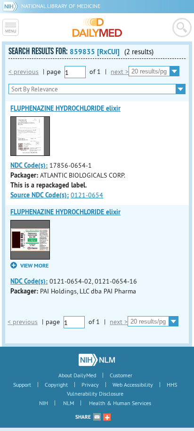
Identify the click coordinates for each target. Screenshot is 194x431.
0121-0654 (87, 195)
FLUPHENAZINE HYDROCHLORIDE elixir (65, 108)
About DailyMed (77, 375)
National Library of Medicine (60, 5)
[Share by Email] (97, 417)
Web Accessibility (133, 384)
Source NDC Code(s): (39, 195)
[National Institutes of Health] (12, 5)
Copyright (56, 384)
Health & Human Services (120, 403)
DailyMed (97, 27)
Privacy (90, 384)
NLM (68, 403)
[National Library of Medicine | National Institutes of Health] (97, 360)
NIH (43, 403)
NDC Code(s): (29, 165)
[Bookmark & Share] (107, 417)
